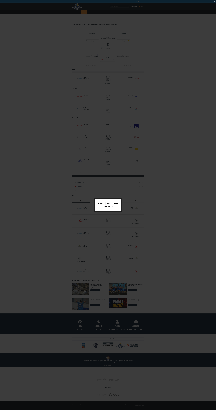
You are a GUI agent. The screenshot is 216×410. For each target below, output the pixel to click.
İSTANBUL (100, 203)
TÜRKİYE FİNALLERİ (108, 206)
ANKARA (116, 203)
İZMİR (108, 203)
